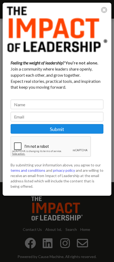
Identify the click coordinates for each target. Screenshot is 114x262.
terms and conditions (28, 170)
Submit (57, 129)
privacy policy (64, 170)
